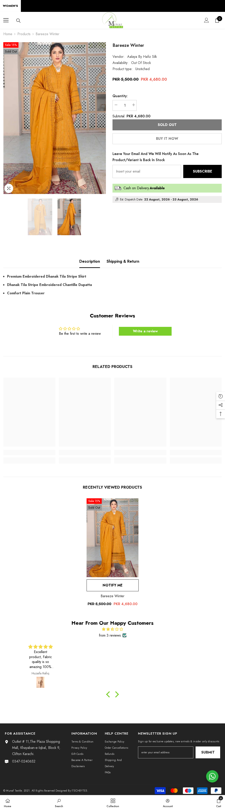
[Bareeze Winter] (113, 537)
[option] (54, 118)
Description (89, 261)
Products (24, 33)
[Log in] (206, 20)
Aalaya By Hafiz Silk (142, 56)
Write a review (145, 331)
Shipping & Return (123, 261)
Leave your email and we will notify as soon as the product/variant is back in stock (155, 156)
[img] (112, 629)
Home (7, 33)
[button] (109, 694)
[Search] (18, 20)
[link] (29, 452)
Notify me (113, 585)
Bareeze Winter (112, 596)
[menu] (6, 20)
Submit (208, 752)
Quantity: (120, 95)
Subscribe (202, 171)
